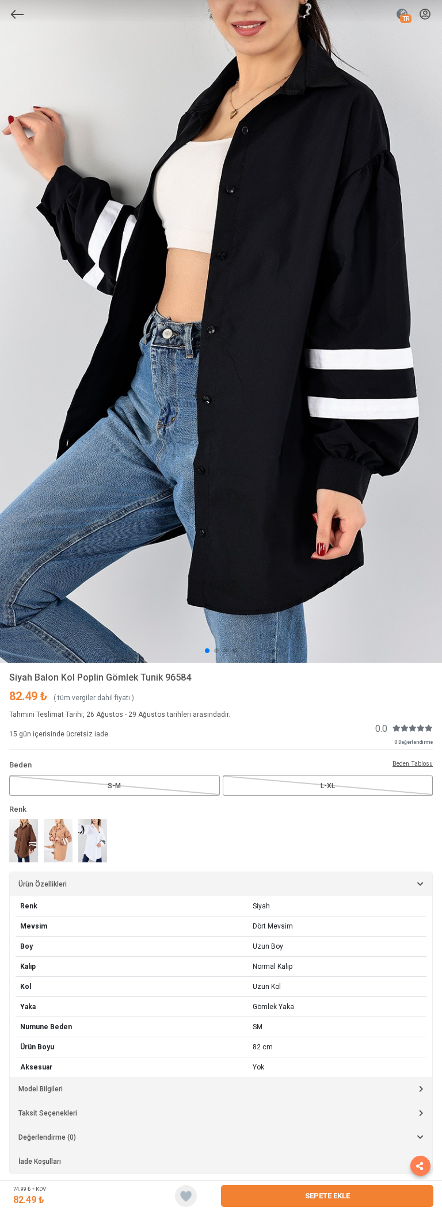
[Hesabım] (425, 15)
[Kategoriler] (17, 14)
